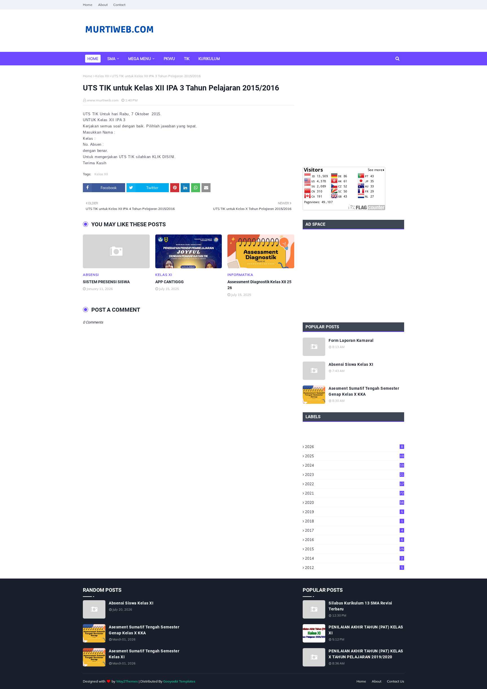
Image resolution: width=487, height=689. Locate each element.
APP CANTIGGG (169, 282)
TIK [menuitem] (186, 58)
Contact (119, 5)
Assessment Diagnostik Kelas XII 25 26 (259, 285)
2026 (354, 446)
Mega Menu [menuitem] (139, 58)
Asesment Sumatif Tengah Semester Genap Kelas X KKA (364, 391)
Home (87, 5)
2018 (354, 521)
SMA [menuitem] (111, 58)
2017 (354, 530)
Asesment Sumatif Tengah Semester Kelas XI (144, 654)
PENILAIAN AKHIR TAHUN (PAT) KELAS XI (366, 630)
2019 (354, 511)
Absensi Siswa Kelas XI (351, 364)
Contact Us (395, 681)
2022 (354, 484)
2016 (354, 539)
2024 (354, 465)
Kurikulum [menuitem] (209, 58)
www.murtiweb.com (103, 100)
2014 (354, 558)
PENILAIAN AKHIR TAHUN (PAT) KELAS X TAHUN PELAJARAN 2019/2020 (366, 654)
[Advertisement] (353, 116)
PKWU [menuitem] (169, 58)
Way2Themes (127, 681)
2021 (354, 493)
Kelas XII (102, 76)
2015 (354, 549)
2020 (354, 502)
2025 (354, 456)
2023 (354, 474)
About (103, 5)
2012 (354, 567)
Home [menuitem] (92, 58)
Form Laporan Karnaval (351, 340)
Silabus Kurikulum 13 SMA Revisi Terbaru (360, 606)
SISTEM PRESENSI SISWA (106, 282)
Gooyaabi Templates (179, 681)
